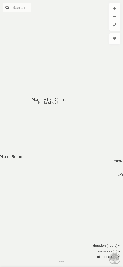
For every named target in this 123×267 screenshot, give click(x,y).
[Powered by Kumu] (114, 258)
